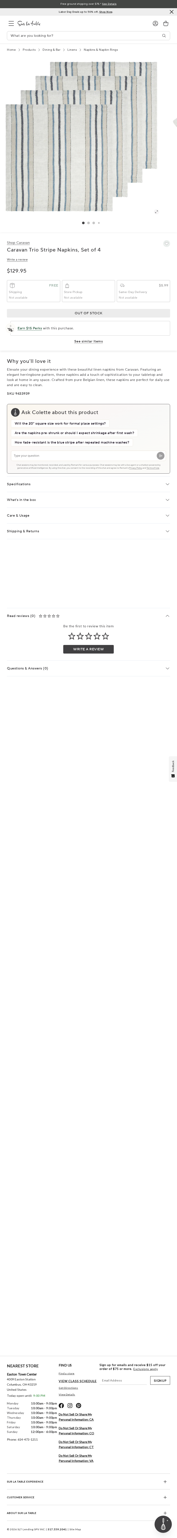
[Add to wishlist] (166, 243)
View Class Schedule (78, 1381)
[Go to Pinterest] (78, 1405)
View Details (67, 1394)
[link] (165, 23)
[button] (83, 223)
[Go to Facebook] (61, 1405)
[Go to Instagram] (70, 1405)
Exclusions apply (145, 1369)
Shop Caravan (18, 243)
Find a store (66, 1373)
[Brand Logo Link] (81, 23)
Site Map (75, 1529)
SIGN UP (160, 1380)
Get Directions (68, 1387)
